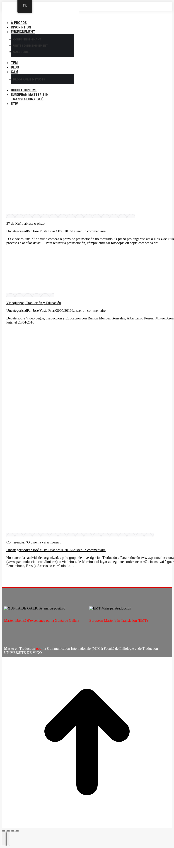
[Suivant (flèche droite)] (8, 839)
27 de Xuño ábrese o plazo (25, 223)
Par (41, 231)
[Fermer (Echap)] (3, 831)
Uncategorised (16, 231)
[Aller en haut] (87, 742)
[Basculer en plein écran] (12, 831)
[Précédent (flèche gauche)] (3, 839)
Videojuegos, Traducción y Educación (33, 303)
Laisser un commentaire (89, 231)
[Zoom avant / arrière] (17, 831)
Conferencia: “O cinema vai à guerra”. (33, 542)
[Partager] (8, 831)
